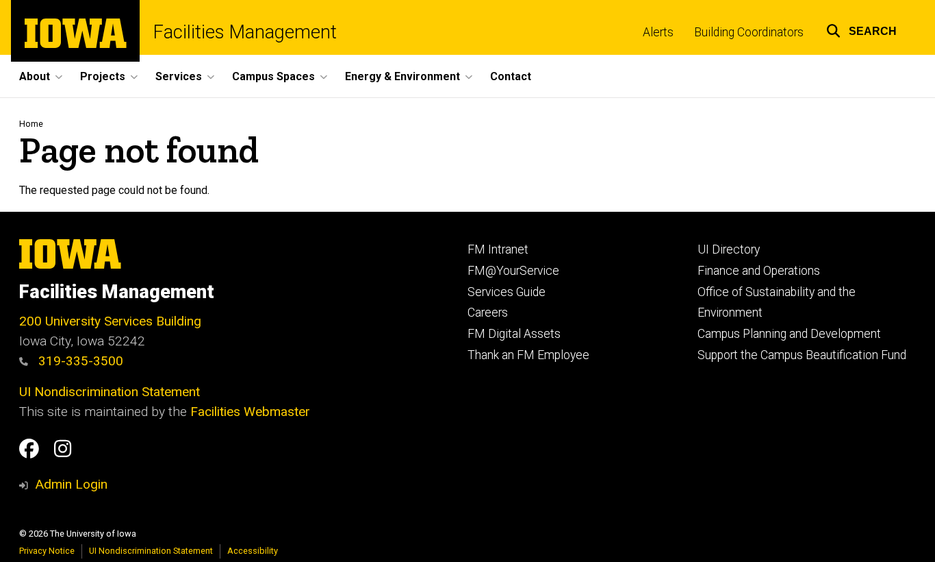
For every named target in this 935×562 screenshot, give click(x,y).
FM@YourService (513, 271)
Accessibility (252, 551)
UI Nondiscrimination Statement (109, 392)
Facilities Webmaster (250, 411)
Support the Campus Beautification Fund (801, 355)
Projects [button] (102, 76)
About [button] (34, 76)
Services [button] (178, 76)
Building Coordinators (749, 32)
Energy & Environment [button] (402, 76)
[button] (861, 29)
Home (31, 124)
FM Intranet (497, 249)
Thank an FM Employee (528, 355)
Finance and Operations (758, 271)
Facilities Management (245, 32)
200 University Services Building (110, 321)
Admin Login (71, 484)
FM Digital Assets (514, 334)
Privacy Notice (47, 551)
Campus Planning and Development (789, 334)
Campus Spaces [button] (273, 76)
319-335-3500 (79, 361)
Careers (487, 312)
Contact (510, 76)
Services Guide (506, 292)
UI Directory (728, 249)
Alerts (658, 32)
